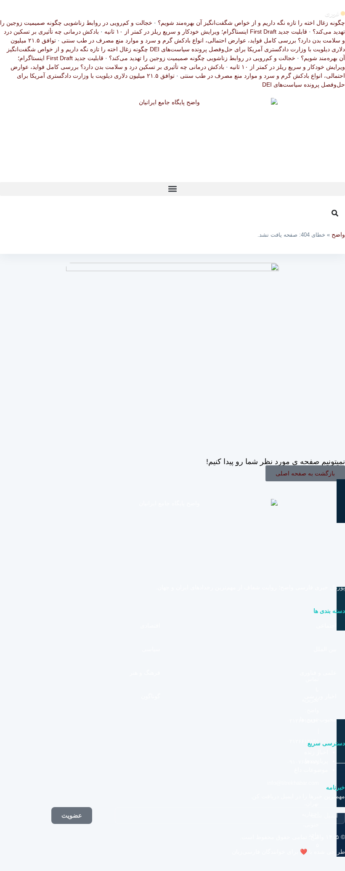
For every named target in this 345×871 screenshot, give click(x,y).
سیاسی (151, 649)
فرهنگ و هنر (145, 672)
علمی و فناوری (318, 672)
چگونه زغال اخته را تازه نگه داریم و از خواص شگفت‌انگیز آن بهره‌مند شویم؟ (251, 22)
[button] (172, 189)
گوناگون (150, 696)
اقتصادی (150, 625)
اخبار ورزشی (320, 696)
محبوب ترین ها (318, 719)
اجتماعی (326, 625)
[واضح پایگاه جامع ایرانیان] (172, 140)
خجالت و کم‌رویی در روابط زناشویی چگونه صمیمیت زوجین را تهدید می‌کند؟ (202, 58)
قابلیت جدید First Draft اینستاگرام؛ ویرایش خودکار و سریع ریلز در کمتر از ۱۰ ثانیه (205, 31)
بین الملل (325, 649)
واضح (338, 234)
